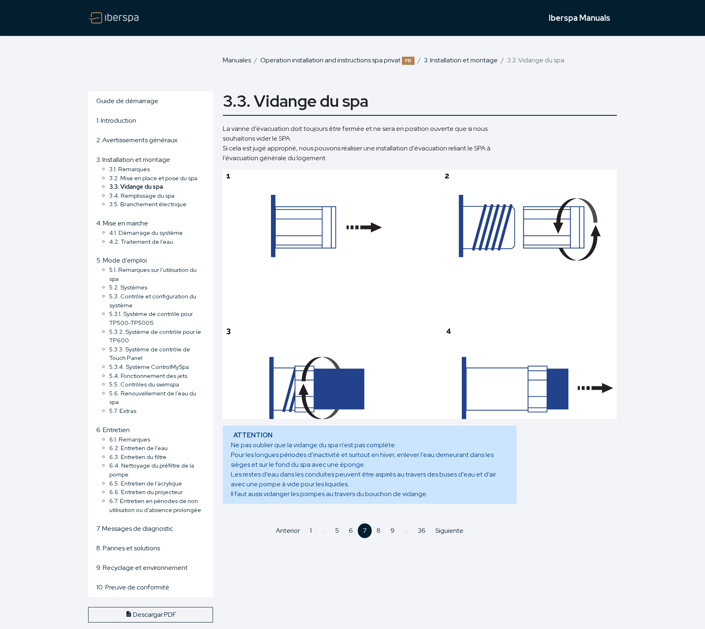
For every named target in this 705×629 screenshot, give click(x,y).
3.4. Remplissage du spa (142, 195)
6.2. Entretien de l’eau (138, 448)
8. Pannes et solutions (128, 548)
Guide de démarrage (127, 101)
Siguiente (449, 530)
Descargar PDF (154, 614)
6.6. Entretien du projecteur (146, 492)
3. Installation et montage (461, 60)
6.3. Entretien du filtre (137, 457)
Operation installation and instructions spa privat (335, 60)
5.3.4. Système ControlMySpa (149, 367)
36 (422, 530)
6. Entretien (113, 430)
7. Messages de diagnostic (134, 528)
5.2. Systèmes (128, 287)
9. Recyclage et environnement (142, 567)
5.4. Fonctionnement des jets (148, 376)
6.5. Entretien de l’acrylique (145, 483)
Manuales (237, 60)
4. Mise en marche (122, 223)
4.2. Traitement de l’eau (141, 241)
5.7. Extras (122, 411)
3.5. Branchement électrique (147, 204)
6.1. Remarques (129, 439)
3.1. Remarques (129, 169)
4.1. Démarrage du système (146, 232)
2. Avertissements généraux (136, 140)
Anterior (288, 530)
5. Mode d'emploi (121, 260)
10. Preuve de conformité (132, 587)
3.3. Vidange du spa (136, 186)
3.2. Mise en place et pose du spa (153, 178)
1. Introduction (116, 120)
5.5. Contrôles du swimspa (144, 384)
